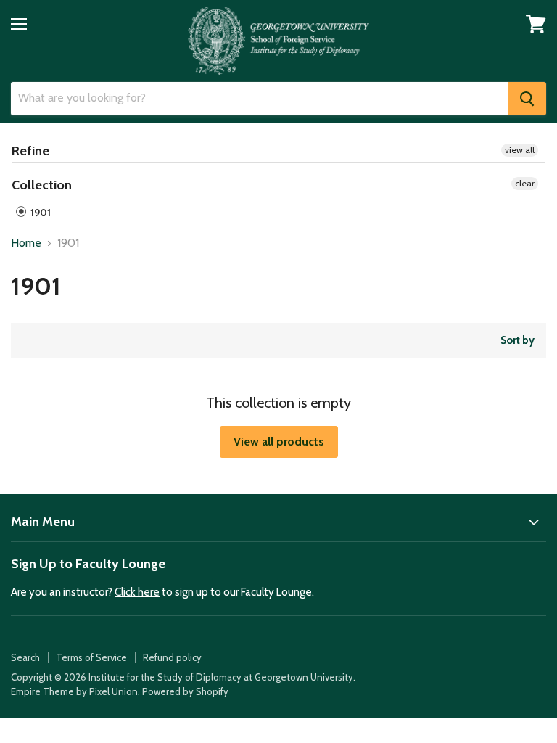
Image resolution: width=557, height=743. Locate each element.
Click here (137, 592)
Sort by (517, 340)
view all (520, 149)
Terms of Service (91, 657)
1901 (39, 212)
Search (25, 657)
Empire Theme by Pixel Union (74, 691)
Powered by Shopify (185, 691)
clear (525, 183)
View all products (279, 441)
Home (26, 243)
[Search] (527, 98)
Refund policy (172, 657)
